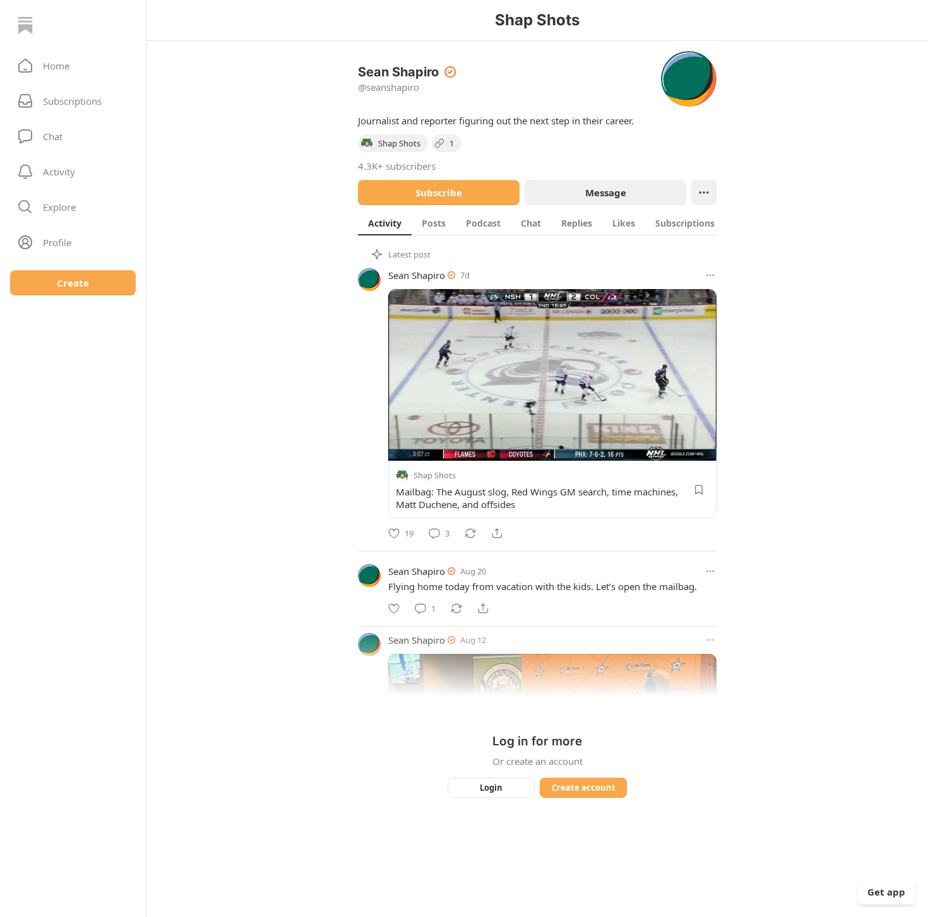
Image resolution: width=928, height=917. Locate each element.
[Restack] (470, 533)
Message (605, 192)
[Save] (699, 490)
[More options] (710, 275)
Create (73, 282)
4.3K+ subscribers (397, 166)
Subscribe (438, 192)
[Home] (25, 25)
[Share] (497, 533)
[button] (73, 65)
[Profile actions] (704, 192)
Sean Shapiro (416, 275)
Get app (886, 891)
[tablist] (551, 222)
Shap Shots (434, 475)
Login (491, 787)
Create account (584, 787)
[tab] (385, 222)
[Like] (394, 608)
